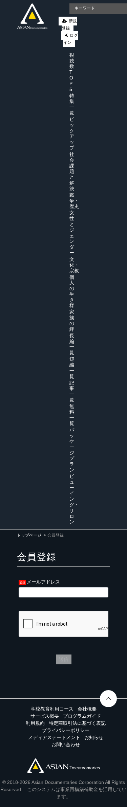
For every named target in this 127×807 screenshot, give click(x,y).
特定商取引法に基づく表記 (77, 723)
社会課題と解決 (71, 171)
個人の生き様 (71, 291)
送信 (63, 659)
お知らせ (93, 737)
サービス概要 (44, 716)
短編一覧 (71, 367)
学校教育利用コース (52, 709)
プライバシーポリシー (65, 730)
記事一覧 (71, 391)
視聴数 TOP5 (71, 72)
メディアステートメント (54, 737)
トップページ (29, 535)
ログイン (70, 39)
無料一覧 (71, 415)
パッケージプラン (71, 449)
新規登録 (69, 25)
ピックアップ (71, 133)
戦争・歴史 (74, 200)
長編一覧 (71, 344)
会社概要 (87, 709)
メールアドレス (43, 582)
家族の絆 (71, 320)
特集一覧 (71, 104)
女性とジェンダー (71, 232)
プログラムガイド (82, 716)
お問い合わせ (65, 744)
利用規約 (35, 723)
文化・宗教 (74, 264)
